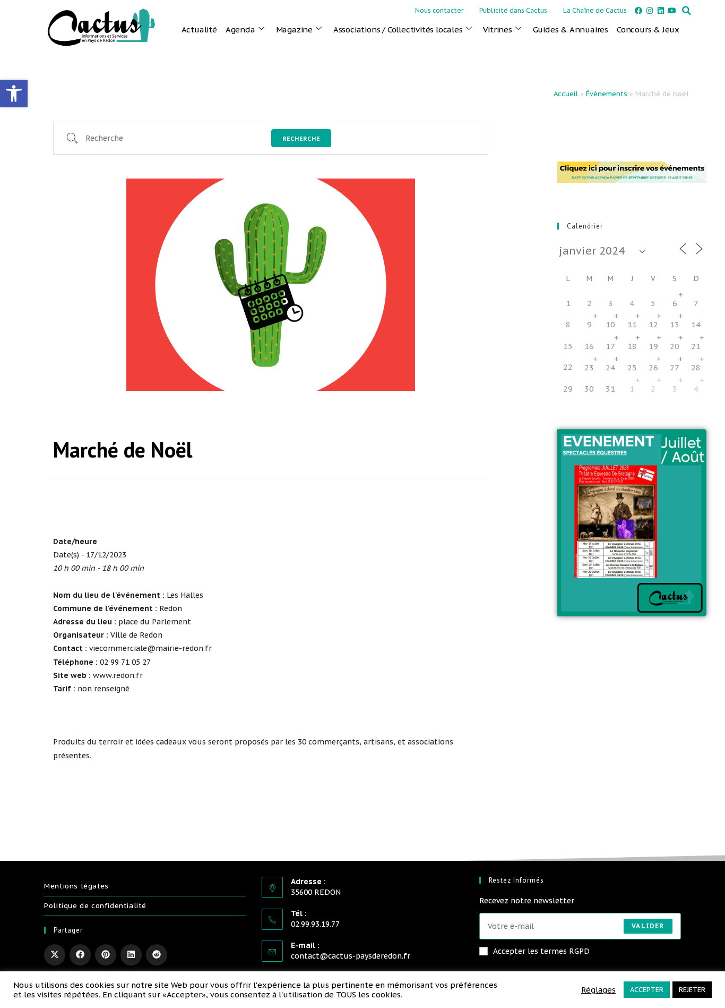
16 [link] (589, 346)
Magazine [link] (294, 29)
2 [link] (589, 303)
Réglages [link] (598, 990)
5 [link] (653, 303)
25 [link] (632, 367)
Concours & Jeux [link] (648, 29)
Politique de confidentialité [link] (95, 905)
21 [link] (696, 346)
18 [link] (632, 346)
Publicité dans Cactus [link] (513, 10)
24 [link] (610, 367)
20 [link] (674, 346)
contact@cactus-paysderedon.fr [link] (350, 956)
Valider (648, 926)
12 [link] (653, 324)
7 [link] (696, 303)
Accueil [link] (566, 93)
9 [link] (589, 324)
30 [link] (589, 389)
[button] (686, 11)
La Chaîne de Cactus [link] (595, 10)
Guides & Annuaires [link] (570, 29)
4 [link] (696, 389)
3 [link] (610, 303)
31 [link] (610, 389)
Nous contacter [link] (439, 10)
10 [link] (610, 324)
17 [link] (610, 346)
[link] (14, 93)
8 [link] (568, 324)
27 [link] (674, 367)
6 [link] (674, 303)
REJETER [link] (692, 989)
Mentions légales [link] (76, 886)
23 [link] (589, 367)
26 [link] (653, 367)
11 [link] (632, 324)
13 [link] (674, 324)
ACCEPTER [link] (646, 989)
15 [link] (568, 346)
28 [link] (696, 367)
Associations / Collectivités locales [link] (398, 29)
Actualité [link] (199, 29)
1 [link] (631, 389)
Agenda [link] (240, 29)
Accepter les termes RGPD (541, 951)
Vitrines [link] (497, 29)
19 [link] (653, 346)
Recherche (301, 138)
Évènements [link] (606, 93)
